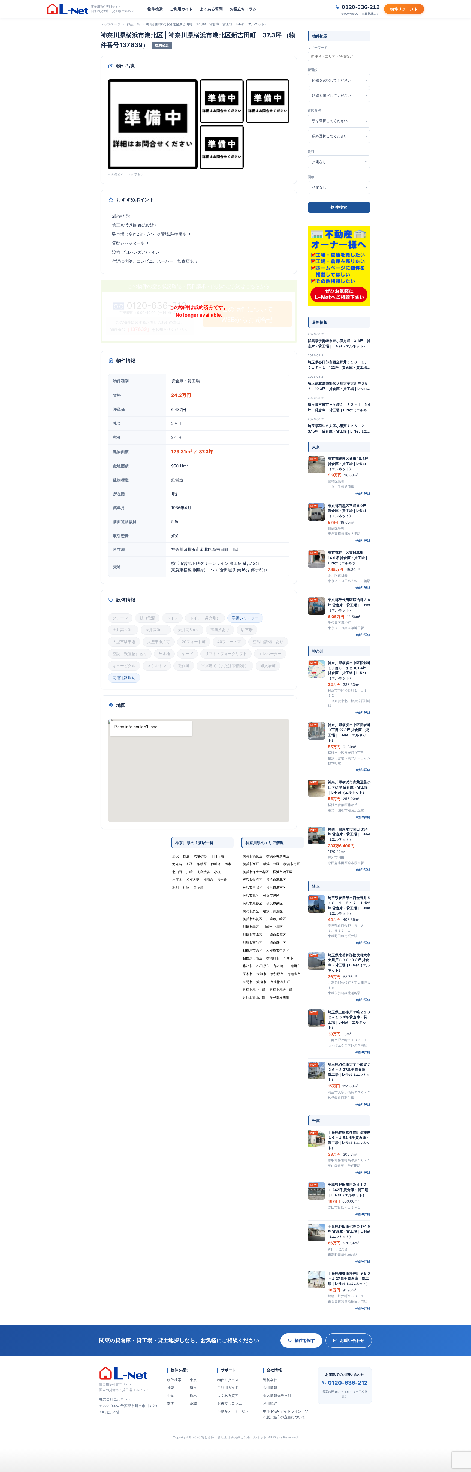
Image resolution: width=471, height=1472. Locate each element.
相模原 (202, 864)
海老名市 (294, 974)
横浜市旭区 (251, 895)
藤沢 (175, 856)
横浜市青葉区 (273, 911)
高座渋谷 (203, 872)
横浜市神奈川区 (277, 856)
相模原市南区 (252, 958)
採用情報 (270, 1387)
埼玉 (193, 1387)
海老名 (177, 864)
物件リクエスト (229, 1380)
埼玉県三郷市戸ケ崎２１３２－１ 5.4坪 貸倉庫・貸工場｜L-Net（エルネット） (339, 407)
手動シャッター (245, 618)
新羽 (189, 864)
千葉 (170, 1395)
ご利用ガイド (181, 9)
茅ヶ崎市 (280, 966)
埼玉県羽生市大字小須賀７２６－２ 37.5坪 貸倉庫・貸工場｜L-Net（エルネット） (339, 429)
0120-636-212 (348, 1383)
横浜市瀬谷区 (252, 903)
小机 (217, 872)
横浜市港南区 (276, 887)
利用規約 (270, 1403)
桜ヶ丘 (222, 879)
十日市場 (217, 856)
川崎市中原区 (273, 927)
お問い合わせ (352, 1340)
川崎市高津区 (252, 935)
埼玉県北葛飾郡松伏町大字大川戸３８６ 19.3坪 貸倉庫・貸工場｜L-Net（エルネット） (338, 386)
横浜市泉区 (251, 911)
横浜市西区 (251, 864)
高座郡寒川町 (280, 982)
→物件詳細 (362, 493)
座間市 (247, 982)
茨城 (193, 1403)
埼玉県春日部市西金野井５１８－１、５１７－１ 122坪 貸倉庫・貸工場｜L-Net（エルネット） (339, 365)
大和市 (261, 974)
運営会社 (270, 1380)
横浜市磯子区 (282, 872)
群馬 (170, 1403)
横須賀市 (272, 958)
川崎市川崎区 (276, 919)
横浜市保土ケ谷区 (256, 872)
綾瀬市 (261, 982)
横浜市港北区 (276, 879)
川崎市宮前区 (252, 942)
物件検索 (155, 9)
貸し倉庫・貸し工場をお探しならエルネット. (234, 1437)
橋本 (228, 864)
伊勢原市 (276, 974)
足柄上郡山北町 (254, 997)
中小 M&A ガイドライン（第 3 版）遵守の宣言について (286, 1414)
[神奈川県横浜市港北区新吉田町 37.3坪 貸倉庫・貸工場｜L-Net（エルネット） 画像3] (268, 101)
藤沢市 (247, 966)
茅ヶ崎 (198, 887)
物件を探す (305, 1340)
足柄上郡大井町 (281, 990)
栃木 (193, 1395)
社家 (186, 887)
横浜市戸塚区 (252, 887)
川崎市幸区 (251, 927)
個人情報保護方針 (277, 1395)
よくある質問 (211, 9)
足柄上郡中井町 (254, 990)
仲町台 (216, 864)
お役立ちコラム (243, 9)
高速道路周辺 (124, 678)
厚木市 (247, 974)
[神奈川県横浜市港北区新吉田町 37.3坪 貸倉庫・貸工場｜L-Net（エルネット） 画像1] (153, 124)
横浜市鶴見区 (252, 856)
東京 (193, 1380)
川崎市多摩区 (276, 935)
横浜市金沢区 (252, 879)
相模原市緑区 (252, 950)
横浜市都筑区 (252, 919)
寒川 (175, 887)
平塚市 (288, 958)
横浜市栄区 (274, 903)
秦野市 (296, 966)
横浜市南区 (291, 864)
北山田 (177, 872)
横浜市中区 (271, 864)
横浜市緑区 (271, 895)
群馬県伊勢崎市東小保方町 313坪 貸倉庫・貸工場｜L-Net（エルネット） (339, 343)
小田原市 (263, 966)
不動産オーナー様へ (233, 1411)
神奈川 (172, 1387)
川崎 (189, 872)
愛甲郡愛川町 (279, 997)
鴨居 (186, 856)
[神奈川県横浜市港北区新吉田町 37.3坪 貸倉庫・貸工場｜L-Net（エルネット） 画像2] (222, 101)
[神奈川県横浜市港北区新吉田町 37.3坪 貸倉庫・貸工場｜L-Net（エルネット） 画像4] (222, 147)
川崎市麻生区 (276, 942)
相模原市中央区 (277, 950)
